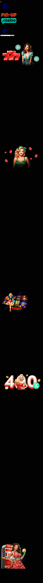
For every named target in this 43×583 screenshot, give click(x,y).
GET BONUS (5, 5)
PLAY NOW (5, 4)
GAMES (4, 7)
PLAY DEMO (5, 8)
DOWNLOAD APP (6, 6)
